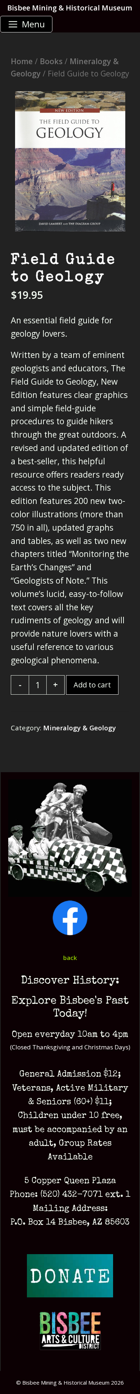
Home (22, 61)
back (70, 957)
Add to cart (92, 685)
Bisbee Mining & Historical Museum (69, 8)
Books (51, 61)
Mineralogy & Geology (79, 727)
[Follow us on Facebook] (70, 933)
